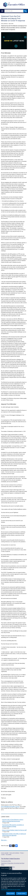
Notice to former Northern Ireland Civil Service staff (14, 830)
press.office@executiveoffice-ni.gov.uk (10, 806)
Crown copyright (4, 852)
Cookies (3, 854)
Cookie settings (5, 868)
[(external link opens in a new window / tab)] (10, 846)
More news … (4, 840)
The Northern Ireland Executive (10, 858)
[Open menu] (2, 11)
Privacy (22, 852)
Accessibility (8, 854)
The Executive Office (6, 861)
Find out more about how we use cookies (11, 889)
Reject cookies (10, 893)
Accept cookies (21, 893)
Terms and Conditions (14, 852)
